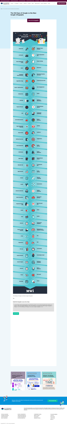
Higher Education (4, 416)
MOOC (33, 3)
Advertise (41, 0)
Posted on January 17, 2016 (14, 17)
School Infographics (22, 414)
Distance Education (5, 415)
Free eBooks (37, 0)
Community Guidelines (53, 414)
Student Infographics (22, 416)
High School (36, 416)
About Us (51, 419)
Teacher (25, 3)
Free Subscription (52, 400)
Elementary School (37, 414)
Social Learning (44, 3)
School (21, 3)
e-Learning (16, 3)
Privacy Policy (52, 416)
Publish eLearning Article (14, 0)
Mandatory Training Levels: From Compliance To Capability (17, 376)
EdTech (12, 3)
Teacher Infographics (22, 415)
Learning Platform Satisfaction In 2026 (31, 376)
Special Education (4, 414)
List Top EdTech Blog (22, 0)
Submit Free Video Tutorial (30, 0)
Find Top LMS (46, 0)
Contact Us (52, 415)
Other (49, 3)
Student (29, 3)
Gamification (37, 3)
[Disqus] (33, 328)
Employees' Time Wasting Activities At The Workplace (48, 376)
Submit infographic (61, 3)
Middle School (37, 415)
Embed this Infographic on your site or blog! (21, 301)
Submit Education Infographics (5, 0)
